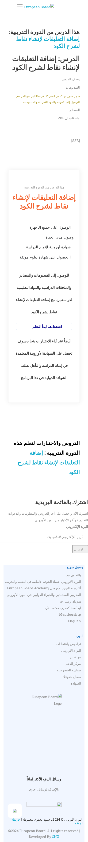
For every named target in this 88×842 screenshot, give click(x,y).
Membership (70, 614)
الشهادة (76, 683)
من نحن (75, 657)
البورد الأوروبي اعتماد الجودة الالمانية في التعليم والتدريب (43, 581)
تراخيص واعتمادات (68, 644)
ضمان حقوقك (71, 676)
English (74, 621)
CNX (55, 836)
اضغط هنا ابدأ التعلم (47, 326)
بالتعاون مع (73, 575)
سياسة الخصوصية (69, 670)
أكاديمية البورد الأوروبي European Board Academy (44, 588)
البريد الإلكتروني (77, 526)
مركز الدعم (73, 663)
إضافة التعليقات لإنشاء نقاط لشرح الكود (49, 462)
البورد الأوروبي (71, 650)
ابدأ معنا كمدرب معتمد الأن (63, 608)
